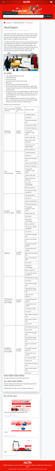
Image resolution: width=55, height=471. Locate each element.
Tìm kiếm (48, 16)
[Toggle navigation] (4, 2)
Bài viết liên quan (10, 396)
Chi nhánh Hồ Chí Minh (10, 13)
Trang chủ (8, 23)
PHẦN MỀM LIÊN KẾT (18, 23)
